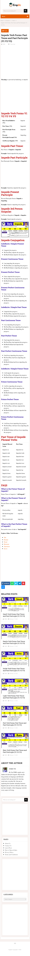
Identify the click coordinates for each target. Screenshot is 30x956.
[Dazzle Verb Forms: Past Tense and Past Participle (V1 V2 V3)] (15, 631)
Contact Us (8, 846)
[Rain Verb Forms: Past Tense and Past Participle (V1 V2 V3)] (15, 740)
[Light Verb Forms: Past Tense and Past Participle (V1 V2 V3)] (15, 686)
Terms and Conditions (11, 854)
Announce (7, 546)
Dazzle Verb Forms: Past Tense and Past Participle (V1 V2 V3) (14, 642)
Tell (5, 537)
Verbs (5, 31)
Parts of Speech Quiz (11, 850)
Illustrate (6, 544)
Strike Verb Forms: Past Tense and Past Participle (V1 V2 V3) (14, 670)
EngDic (10, 949)
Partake (6, 540)
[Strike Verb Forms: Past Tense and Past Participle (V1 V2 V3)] (15, 658)
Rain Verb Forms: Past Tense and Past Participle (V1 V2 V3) (15, 751)
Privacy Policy (9, 852)
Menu (3, 16)
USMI (3, 44)
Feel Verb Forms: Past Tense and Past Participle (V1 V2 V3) (14, 724)
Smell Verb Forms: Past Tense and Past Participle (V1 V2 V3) (14, 615)
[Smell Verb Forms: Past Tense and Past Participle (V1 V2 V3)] (15, 604)
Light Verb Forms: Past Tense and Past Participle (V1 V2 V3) (14, 697)
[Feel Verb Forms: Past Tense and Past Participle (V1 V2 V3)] (15, 713)
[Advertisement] (15, 61)
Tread (5, 542)
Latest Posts (8, 848)
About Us (7, 843)
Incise (5, 549)
